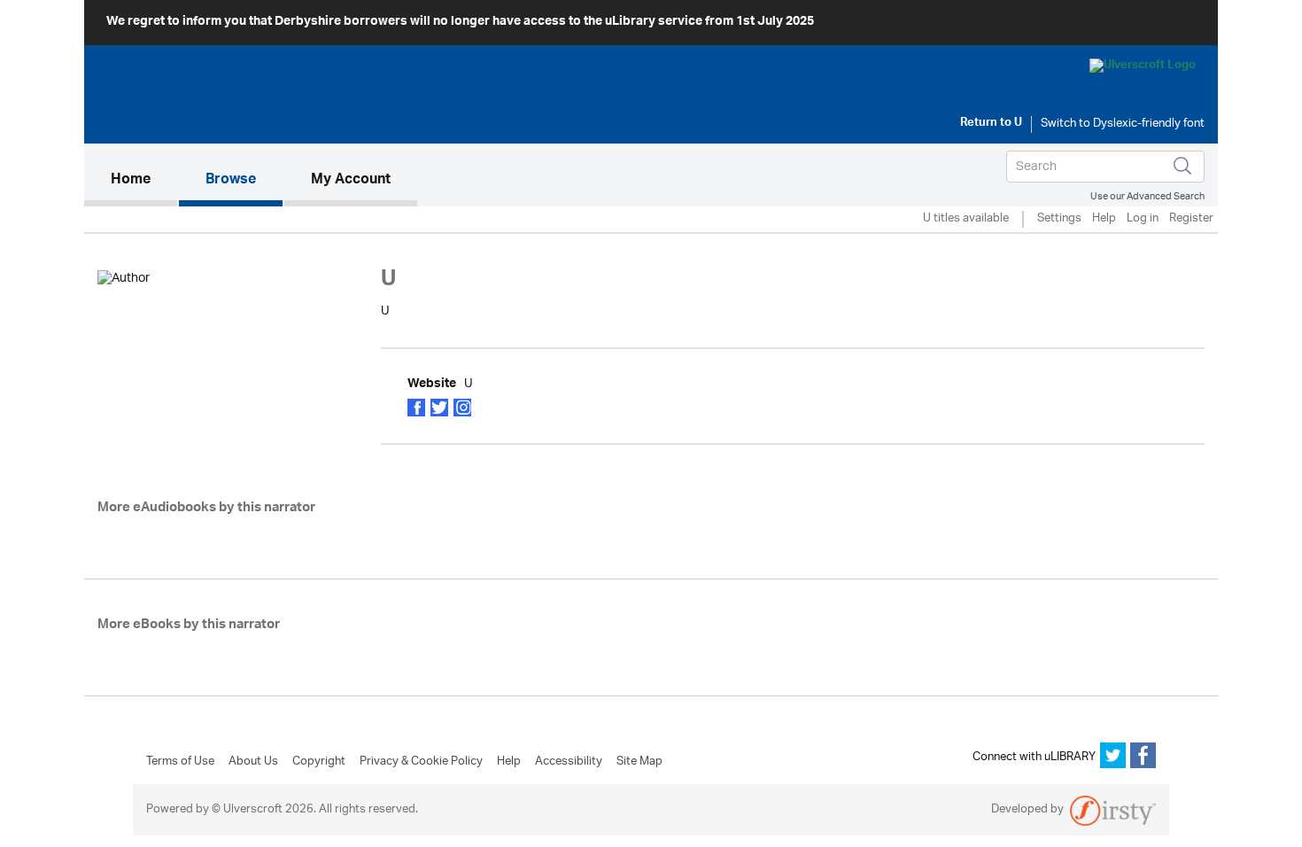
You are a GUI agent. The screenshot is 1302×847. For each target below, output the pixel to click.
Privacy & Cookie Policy (421, 762)
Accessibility (568, 762)
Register (1191, 219)
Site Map (639, 762)
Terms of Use (180, 762)
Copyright (318, 762)
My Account (351, 181)
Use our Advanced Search (1147, 196)
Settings (1059, 219)
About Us (253, 762)
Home (144, 180)
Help (1104, 219)
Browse (230, 181)
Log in (1143, 219)
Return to (991, 124)
